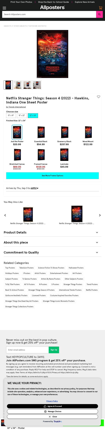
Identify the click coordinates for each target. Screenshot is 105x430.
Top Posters (10, 268)
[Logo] (52, 7)
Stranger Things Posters (73, 284)
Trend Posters (92, 284)
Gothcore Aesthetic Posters (16, 296)
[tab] (11, 115)
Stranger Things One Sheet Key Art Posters (21, 301)
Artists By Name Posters (50, 279)
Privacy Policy (52, 401)
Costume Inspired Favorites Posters (64, 296)
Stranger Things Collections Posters (19, 307)
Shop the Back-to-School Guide (53, 2)
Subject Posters (11, 279)
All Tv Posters (29, 284)
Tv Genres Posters (29, 279)
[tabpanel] (52, 147)
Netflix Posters (92, 290)
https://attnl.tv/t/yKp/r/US (39, 373)
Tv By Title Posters (12, 284)
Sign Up (54, 350)
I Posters (26, 273)
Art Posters (77, 273)
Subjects (7, 26)
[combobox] (49, 14)
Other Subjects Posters (74, 279)
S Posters (55, 284)
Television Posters (26, 268)
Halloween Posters (76, 268)
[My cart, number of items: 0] (100, 7)
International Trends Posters (70, 290)
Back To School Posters (14, 290)
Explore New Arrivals (85, 2)
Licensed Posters (39, 296)
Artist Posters (40, 273)
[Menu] (4, 8)
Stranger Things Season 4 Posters (41, 290)
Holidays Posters (12, 273)
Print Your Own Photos (21, 2)
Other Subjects (20, 26)
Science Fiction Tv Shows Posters (51, 268)
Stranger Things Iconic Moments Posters (59, 301)
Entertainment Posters (59, 273)
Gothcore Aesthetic (37, 26)
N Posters (43, 284)
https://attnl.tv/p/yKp (69, 373)
